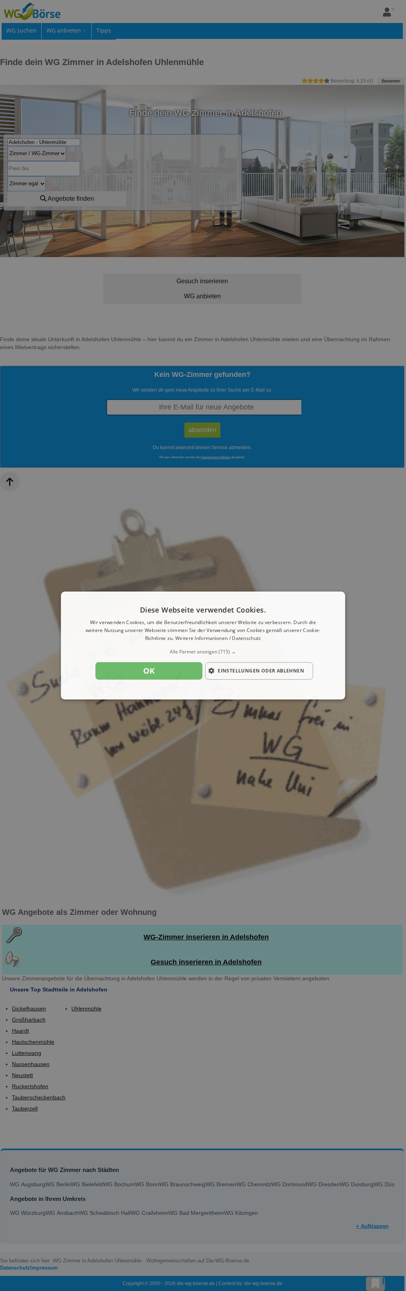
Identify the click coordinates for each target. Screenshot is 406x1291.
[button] (203, 651)
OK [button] (149, 670)
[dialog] (203, 645)
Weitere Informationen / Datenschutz (218, 638)
